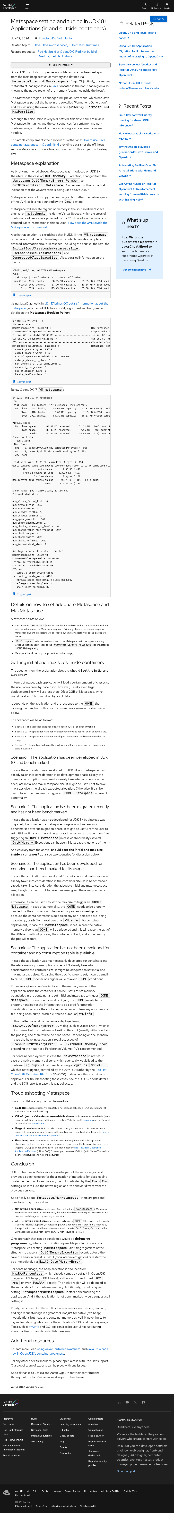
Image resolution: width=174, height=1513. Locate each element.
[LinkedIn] (119, 1403)
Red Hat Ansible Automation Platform (14, 1447)
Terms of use (41, 1506)
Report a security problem (97, 1463)
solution (88, 1119)
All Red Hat (156, 8)
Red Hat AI (8, 1424)
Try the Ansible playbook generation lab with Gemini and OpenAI (138, 152)
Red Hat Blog (90, 1491)
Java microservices (54, 45)
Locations (56, 1491)
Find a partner (96, 1435)
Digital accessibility (89, 1506)
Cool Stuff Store (131, 1491)
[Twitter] (135, 1403)
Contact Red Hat (72, 1491)
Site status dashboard (94, 1453)
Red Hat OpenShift (13, 1439)
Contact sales (95, 1430)
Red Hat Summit (22, 1495)
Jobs (35, 1491)
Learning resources (70, 1424)
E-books (64, 1430)
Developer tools (39, 1430)
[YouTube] (127, 1403)
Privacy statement (23, 1506)
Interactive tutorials (41, 1435)
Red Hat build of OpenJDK (56, 52)
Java (37, 45)
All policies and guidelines (63, 1506)
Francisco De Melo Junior (56, 38)
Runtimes (92, 45)
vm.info (34, 1327)
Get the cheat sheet (134, 269)
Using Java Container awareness (58, 1349)
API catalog (37, 1441)
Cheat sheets (67, 1435)
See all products (11, 1455)
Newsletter (65, 1453)
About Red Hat (22, 1491)
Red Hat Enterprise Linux (13, 1432)
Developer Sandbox (42, 1424)
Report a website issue (97, 1443)
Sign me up (125, 1471)
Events (63, 1447)
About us (93, 1424)
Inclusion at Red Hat (110, 1491)
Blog (62, 1441)
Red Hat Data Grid (62, 56)
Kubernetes (76, 45)
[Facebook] (143, 1403)
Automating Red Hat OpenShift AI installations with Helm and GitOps (139, 170)
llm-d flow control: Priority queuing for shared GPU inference (135, 120)
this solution (38, 1123)
